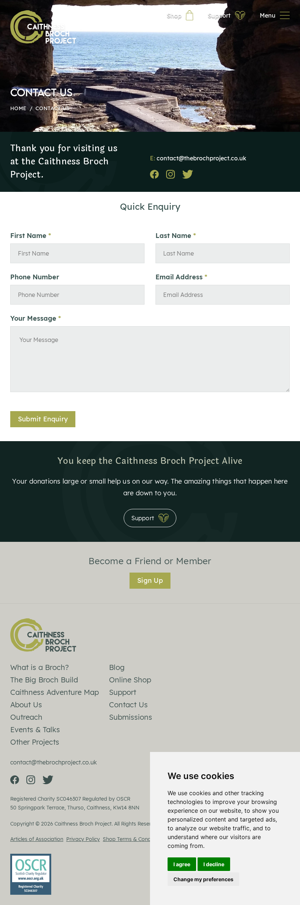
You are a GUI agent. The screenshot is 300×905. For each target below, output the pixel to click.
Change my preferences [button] (203, 879)
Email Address (179, 277)
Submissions (130, 717)
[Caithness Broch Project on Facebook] (154, 174)
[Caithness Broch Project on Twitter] (187, 174)
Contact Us (128, 704)
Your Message (33, 318)
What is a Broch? (39, 667)
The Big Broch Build (44, 679)
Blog (117, 667)
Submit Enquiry (43, 419)
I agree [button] (181, 864)
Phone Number (34, 277)
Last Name (173, 235)
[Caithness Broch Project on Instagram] (170, 174)
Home (18, 108)
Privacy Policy (83, 839)
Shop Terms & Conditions (133, 839)
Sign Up (150, 580)
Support (122, 692)
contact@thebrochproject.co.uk (201, 158)
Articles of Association (36, 839)
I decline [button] (213, 864)
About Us (26, 704)
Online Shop (130, 679)
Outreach (26, 717)
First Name (28, 235)
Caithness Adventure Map (54, 692)
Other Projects (34, 741)
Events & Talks (35, 729)
